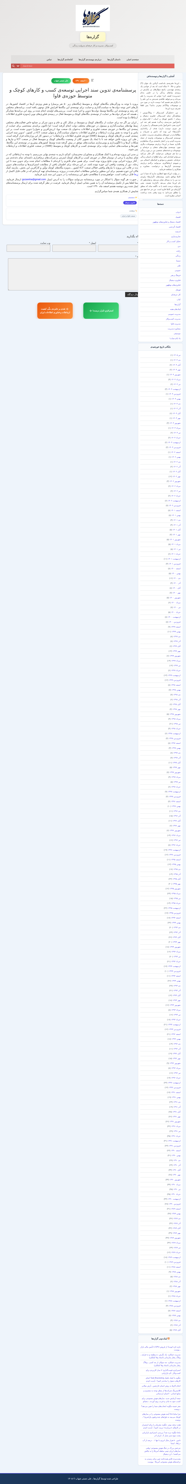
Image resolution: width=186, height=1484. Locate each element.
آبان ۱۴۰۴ (177, 365)
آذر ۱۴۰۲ (177, 467)
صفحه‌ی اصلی (132, 59)
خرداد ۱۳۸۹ (176, 1252)
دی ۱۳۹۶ (177, 811)
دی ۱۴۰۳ (177, 404)
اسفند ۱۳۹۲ (176, 1034)
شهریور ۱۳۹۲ (175, 1063)
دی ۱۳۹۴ (177, 927)
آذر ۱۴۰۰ (177, 583)
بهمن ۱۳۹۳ (176, 981)
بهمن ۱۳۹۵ (176, 864)
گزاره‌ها (93, 37)
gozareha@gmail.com (34, 179)
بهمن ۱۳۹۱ (176, 1097)
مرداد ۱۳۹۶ (176, 835)
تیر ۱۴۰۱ (177, 549)
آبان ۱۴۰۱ (177, 530)
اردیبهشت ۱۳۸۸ (174, 1301)
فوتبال (178, 290)
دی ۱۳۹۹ (177, 636)
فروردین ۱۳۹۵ (175, 913)
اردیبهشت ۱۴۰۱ (174, 559)
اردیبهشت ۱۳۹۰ (174, 1199)
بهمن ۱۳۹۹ (176, 631)
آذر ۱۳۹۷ (177, 758)
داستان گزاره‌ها (114, 59)
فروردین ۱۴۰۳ (175, 447)
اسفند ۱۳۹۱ (176, 1092)
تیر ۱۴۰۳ (177, 433)
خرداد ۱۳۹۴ (176, 961)
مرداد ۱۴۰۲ (176, 486)
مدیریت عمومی (174, 314)
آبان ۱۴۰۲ (177, 471)
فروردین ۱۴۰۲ (175, 505)
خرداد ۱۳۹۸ (176, 728)
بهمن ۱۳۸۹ (176, 1213)
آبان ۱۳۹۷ (177, 762)
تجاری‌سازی (176, 236)
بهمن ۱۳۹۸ (176, 690)
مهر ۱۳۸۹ (177, 1233)
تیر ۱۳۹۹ (177, 665)
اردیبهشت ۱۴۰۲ (174, 501)
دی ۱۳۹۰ (177, 1160)
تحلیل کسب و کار (174, 241)
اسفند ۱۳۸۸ (176, 1267)
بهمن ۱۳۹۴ (176, 923)
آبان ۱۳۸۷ (177, 1330)
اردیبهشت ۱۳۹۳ (174, 1024)
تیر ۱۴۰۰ (177, 607)
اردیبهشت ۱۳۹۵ (174, 908)
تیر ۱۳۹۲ (177, 1073)
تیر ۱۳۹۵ (177, 898)
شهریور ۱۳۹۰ (175, 1180)
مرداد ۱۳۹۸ (176, 719)
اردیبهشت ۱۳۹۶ (174, 850)
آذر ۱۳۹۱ (177, 1107)
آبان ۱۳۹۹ (177, 646)
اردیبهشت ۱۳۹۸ (174, 733)
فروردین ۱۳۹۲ (175, 1087)
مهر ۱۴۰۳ (177, 418)
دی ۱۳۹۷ (177, 753)
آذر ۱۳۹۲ (177, 1049)
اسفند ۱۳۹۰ (176, 1150)
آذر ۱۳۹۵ (177, 874)
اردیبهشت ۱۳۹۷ (174, 791)
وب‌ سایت (45, 243)
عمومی (178, 270)
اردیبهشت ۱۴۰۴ (174, 389)
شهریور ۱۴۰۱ (175, 539)
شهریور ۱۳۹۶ (175, 830)
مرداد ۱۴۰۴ (176, 379)
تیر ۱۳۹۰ (177, 1189)
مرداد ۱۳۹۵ (176, 893)
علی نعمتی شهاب (61, 81)
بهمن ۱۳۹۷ (176, 748)
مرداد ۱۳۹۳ (176, 1010)
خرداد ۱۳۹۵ (176, 903)
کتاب (179, 299)
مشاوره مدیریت (174, 329)
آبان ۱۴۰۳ (177, 413)
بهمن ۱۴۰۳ (176, 399)
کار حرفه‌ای (176, 295)
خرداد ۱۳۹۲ (176, 1078)
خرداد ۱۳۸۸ (176, 1296)
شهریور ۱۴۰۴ (175, 374)
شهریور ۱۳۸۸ (175, 1291)
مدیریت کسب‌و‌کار (173, 319)
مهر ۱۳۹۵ (177, 884)
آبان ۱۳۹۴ (177, 937)
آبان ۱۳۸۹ (177, 1228)
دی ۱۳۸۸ (177, 1276)
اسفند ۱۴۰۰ (176, 568)
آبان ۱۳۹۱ (177, 1112)
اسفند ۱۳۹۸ (176, 685)
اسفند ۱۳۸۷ (176, 1311)
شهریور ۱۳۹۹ (175, 656)
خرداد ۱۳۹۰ (176, 1194)
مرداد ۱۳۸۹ (176, 1243)
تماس (49, 59)
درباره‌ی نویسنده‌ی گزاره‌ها (90, 59)
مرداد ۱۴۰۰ (176, 602)
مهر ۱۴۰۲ (177, 476)
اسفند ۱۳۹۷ (176, 743)
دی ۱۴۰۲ (177, 462)
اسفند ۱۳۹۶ (176, 801)
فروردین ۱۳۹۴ (175, 971)
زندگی (178, 256)
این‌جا (137, 174)
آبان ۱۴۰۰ (177, 588)
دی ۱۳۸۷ (177, 1320)
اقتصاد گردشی (175, 227)
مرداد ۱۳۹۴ (176, 952)
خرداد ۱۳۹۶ (176, 845)
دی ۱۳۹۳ (177, 986)
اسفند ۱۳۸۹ (176, 1209)
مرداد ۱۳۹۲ (176, 1068)
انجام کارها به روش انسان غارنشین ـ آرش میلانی (161, 1386)
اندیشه (178, 231)
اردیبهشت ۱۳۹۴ (174, 966)
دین (179, 246)
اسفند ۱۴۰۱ (176, 510)
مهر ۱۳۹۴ (177, 942)
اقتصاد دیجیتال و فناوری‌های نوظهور (167, 222)
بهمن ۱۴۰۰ (176, 573)
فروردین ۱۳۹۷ (175, 796)
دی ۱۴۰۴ (177, 360)
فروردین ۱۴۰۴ (175, 394)
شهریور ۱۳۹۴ (175, 947)
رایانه (178, 251)
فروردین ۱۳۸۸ (175, 1306)
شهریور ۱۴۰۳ (175, 423)
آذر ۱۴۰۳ (177, 408)
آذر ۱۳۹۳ (177, 990)
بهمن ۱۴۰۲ (176, 457)
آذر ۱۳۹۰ (177, 1165)
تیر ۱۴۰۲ (177, 491)
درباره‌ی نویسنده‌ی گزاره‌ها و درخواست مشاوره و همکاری (160, 166)
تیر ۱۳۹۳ (177, 1015)
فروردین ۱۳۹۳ (175, 1029)
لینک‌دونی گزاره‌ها (159, 1338)
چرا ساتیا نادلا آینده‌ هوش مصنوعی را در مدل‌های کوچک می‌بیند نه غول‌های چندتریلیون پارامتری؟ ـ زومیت (161, 1417)
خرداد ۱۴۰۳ (176, 438)
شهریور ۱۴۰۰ (175, 598)
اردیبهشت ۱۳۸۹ (174, 1257)
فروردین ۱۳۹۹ (175, 680)
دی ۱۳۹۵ (177, 869)
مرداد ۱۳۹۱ (176, 1126)
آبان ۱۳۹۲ (177, 1053)
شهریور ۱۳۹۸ (175, 714)
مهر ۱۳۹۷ (177, 767)
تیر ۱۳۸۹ (177, 1247)
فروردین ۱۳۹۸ (175, 738)
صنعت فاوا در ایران (128, 216)
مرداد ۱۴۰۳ (176, 428)
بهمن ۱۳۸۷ (176, 1315)
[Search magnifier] (13, 66)
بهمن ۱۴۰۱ (176, 515)
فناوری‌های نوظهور (173, 285)
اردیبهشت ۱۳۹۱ (174, 1141)
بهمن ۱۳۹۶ (176, 806)
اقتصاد (178, 217)
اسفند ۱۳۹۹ (176, 627)
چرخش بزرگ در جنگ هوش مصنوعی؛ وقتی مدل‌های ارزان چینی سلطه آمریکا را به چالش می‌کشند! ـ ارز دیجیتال (162, 1451)
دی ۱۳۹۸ (177, 695)
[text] (92, 81)
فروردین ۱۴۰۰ (175, 622)
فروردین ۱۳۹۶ (175, 855)
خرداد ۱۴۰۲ (176, 496)
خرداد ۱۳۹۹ (176, 670)
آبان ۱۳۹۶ (177, 821)
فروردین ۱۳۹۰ (175, 1204)
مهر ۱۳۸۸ (177, 1286)
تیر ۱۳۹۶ (177, 840)
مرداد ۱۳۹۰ (176, 1184)
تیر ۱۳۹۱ (177, 1131)
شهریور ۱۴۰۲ (175, 481)
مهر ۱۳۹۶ (177, 826)
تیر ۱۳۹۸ (177, 724)
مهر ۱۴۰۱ (177, 534)
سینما (178, 261)
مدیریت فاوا (176, 324)
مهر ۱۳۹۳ (177, 1000)
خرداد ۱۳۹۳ (176, 1019)
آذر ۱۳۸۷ (177, 1325)
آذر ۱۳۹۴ (177, 932)
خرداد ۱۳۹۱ (176, 1136)
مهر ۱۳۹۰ (177, 1175)
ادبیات (178, 212)
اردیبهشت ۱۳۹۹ (174, 675)
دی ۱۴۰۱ (177, 520)
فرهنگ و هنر (176, 275)
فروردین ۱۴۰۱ (175, 564)
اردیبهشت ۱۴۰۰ (174, 617)
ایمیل (92, 243)
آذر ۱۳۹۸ (177, 699)
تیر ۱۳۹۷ (177, 782)
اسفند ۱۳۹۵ (176, 859)
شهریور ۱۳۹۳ (175, 1005)
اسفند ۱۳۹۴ (176, 918)
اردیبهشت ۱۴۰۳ (174, 442)
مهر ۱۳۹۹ (177, 651)
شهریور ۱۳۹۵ (175, 888)
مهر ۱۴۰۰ (177, 593)
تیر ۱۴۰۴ (177, 384)
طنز (179, 265)
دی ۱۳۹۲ (177, 1044)
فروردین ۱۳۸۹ (175, 1262)
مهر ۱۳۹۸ (177, 709)
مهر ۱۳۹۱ (177, 1116)
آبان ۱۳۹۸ (177, 704)
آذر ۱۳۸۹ (177, 1223)
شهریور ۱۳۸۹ (175, 1238)
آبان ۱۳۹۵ (177, 879)
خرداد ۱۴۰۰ (176, 612)
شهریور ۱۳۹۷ (175, 772)
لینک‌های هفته (175, 309)
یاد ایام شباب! (175, 338)
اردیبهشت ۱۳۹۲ (174, 1083)
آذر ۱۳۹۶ (177, 816)
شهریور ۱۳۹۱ (175, 1121)
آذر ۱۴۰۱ (177, 525)
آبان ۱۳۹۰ (177, 1170)
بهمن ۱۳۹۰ (176, 1155)
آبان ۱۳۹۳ (177, 995)
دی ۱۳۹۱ (177, 1102)
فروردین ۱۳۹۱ (175, 1146)
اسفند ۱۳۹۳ (176, 976)
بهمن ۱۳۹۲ (176, 1039)
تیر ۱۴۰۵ (177, 355)
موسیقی (177, 333)
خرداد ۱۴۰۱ (176, 554)
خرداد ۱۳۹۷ (176, 787)
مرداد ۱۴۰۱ (176, 544)
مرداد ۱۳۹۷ (176, 777)
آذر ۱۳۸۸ (177, 1281)
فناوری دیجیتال (130, 203)
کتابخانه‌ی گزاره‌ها (65, 59)
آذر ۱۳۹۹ (177, 641)
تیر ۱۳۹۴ (177, 956)
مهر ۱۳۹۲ (177, 1058)
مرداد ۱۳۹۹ (176, 661)
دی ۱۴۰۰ (177, 578)
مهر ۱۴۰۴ (177, 370)
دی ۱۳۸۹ (177, 1218)
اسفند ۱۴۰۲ (176, 452)
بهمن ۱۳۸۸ (176, 1272)
